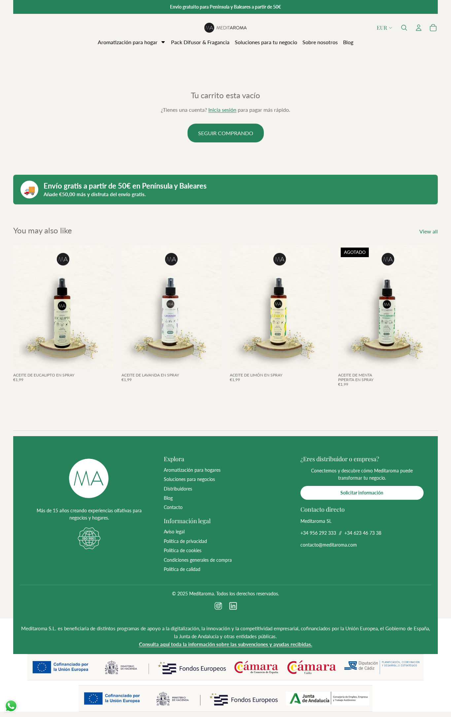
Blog (168, 498)
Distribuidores (178, 489)
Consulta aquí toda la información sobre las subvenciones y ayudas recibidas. (225, 644)
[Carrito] (433, 27)
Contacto (173, 507)
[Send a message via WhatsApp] (11, 706)
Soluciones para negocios (189, 479)
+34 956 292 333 (318, 533)
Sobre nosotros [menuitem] (320, 42)
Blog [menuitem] (348, 42)
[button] (404, 27)
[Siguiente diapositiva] (103, 307)
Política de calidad (182, 569)
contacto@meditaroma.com (328, 545)
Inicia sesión (222, 109)
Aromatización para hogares (192, 470)
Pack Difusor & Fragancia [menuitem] (200, 42)
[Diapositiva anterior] (23, 307)
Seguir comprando (225, 133)
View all (428, 231)
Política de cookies (182, 550)
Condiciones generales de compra (198, 560)
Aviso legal (174, 531)
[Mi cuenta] (418, 27)
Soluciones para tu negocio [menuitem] (266, 42)
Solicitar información (361, 492)
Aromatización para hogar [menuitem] (127, 42)
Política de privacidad (185, 541)
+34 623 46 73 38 (362, 533)
